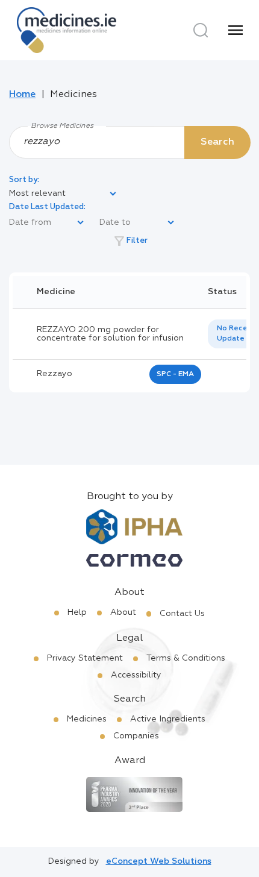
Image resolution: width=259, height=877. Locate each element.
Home (22, 94)
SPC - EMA (175, 374)
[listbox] (63, 194)
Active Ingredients (167, 719)
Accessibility (136, 675)
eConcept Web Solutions (158, 861)
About (123, 612)
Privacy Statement (85, 658)
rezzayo (54, 373)
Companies (136, 736)
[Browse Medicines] (129, 141)
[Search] (200, 30)
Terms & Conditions (185, 658)
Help (77, 612)
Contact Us (182, 613)
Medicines (87, 719)
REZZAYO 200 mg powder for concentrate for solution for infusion (110, 333)
